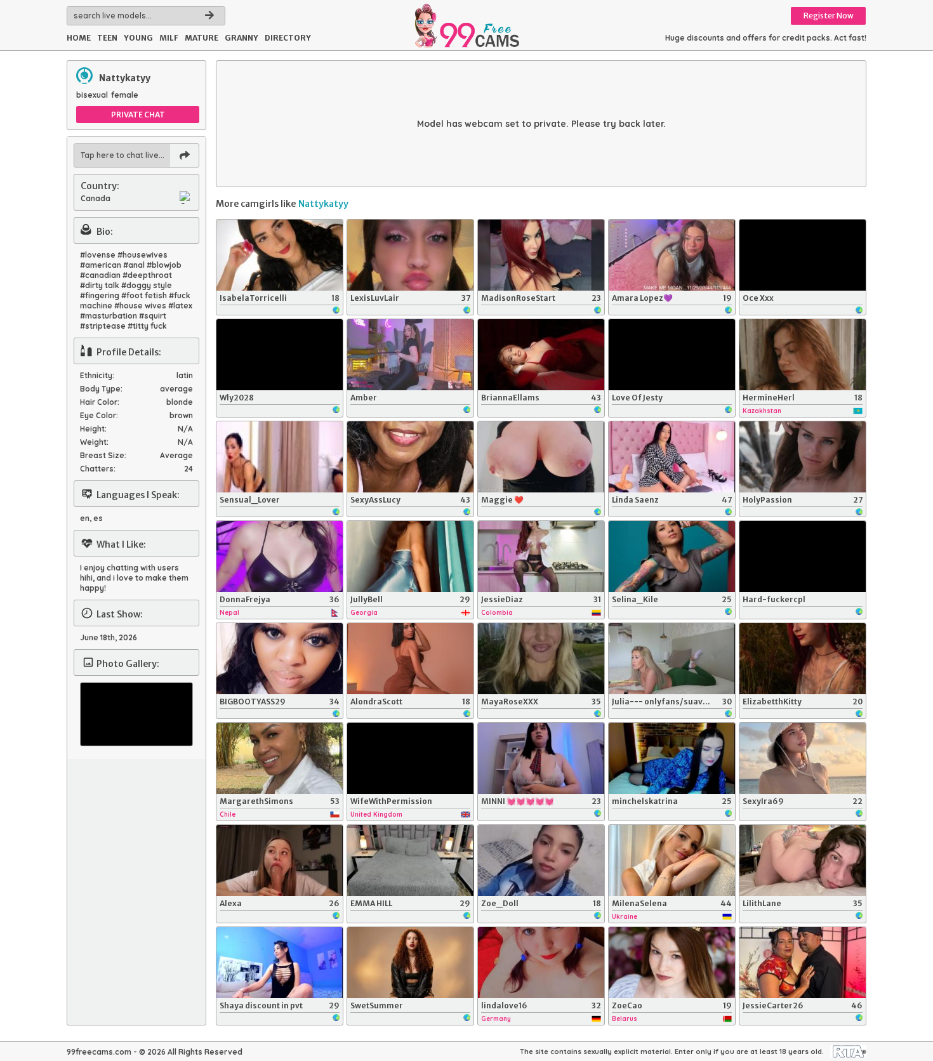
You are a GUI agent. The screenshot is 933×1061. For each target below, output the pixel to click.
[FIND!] (209, 16)
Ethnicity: (97, 375)
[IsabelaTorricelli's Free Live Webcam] (279, 255)
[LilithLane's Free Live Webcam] (802, 860)
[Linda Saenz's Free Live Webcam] (672, 456)
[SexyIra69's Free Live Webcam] (802, 758)
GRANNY (241, 38)
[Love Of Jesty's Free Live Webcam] (672, 354)
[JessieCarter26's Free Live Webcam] (802, 962)
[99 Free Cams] (466, 25)
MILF (168, 38)
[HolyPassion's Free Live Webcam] (802, 456)
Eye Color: (99, 415)
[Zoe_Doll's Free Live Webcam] (541, 860)
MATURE (201, 38)
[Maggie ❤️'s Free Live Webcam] (541, 456)
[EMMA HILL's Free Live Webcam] (410, 860)
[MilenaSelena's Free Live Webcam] (672, 860)
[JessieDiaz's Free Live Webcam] (541, 556)
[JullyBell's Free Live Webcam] (410, 556)
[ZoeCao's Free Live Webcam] (672, 962)
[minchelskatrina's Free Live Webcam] (672, 758)
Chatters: (98, 468)
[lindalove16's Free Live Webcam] (541, 962)
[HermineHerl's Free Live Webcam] (802, 354)
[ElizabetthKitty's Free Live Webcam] (802, 658)
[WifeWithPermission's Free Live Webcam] (410, 758)
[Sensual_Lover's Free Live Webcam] (279, 456)
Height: (93, 428)
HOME (79, 38)
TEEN (107, 38)
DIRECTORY (288, 38)
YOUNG (138, 38)
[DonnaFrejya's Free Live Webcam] (279, 556)
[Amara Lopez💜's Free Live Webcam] (672, 255)
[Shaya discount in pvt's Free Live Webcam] (279, 962)
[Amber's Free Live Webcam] (410, 354)
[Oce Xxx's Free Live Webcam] (802, 255)
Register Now (829, 15)
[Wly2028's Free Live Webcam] (279, 354)
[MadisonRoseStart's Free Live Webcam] (541, 255)
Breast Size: (103, 455)
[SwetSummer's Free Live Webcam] (410, 962)
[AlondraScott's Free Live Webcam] (410, 658)
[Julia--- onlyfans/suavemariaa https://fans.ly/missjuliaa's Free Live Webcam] (672, 658)
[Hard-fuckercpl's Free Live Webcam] (802, 556)
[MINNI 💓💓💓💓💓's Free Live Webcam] (541, 758)
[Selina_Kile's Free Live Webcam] (672, 556)
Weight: (94, 442)
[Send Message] (184, 155)
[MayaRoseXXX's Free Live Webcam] (541, 658)
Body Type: (101, 388)
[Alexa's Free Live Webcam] (279, 860)
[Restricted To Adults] (848, 1051)
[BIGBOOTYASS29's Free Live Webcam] (279, 658)
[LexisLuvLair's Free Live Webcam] (410, 255)
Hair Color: (99, 402)
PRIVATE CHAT (138, 114)
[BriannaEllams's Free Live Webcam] (541, 354)
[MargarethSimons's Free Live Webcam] (279, 758)
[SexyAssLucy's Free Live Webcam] (410, 456)
